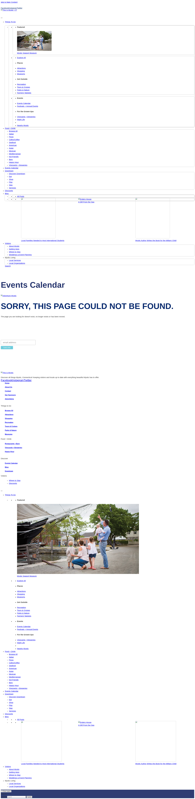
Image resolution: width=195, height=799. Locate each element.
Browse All (13, 131)
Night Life (21, 120)
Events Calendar (24, 103)
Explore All (21, 58)
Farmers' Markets (24, 93)
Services (12, 188)
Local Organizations (17, 263)
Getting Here (14, 249)
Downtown (9, 171)
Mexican (12, 151)
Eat (10, 177)
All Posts (20, 196)
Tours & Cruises (23, 87)
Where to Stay (15, 252)
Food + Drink (10, 128)
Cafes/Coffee (14, 140)
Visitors (8, 243)
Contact (8, 391)
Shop (11, 179)
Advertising (9, 399)
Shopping (21, 71)
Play (10, 182)
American (13, 145)
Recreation (21, 84)
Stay (11, 185)
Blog (7, 194)
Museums (21, 74)
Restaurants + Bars (12, 444)
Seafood (12, 143)
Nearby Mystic (23, 125)
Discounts (9, 191)
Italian (11, 134)
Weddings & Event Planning (20, 255)
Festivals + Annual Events (27, 106)
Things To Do (10, 22)
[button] (8, 266)
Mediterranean (15, 154)
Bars (11, 160)
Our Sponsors (10, 395)
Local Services (15, 260)
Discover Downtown (17, 174)
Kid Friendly (14, 157)
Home (7, 383)
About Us (8, 387)
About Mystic (14, 246)
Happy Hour (14, 162)
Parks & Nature (23, 90)
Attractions (21, 68)
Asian (11, 148)
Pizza (11, 137)
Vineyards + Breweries (26, 117)
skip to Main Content (9, 2)
